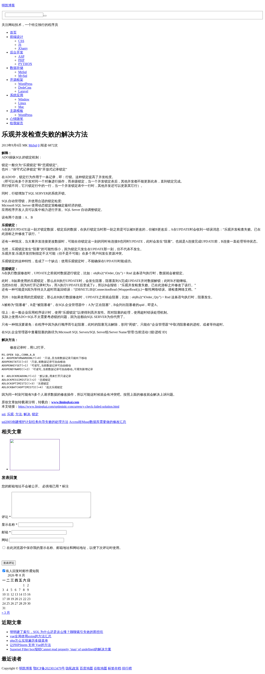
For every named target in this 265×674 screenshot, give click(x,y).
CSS (21, 41)
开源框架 (16, 79)
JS (19, 44)
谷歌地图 (100, 668)
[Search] (45, 15)
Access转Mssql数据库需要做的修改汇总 (97, 422)
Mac (21, 107)
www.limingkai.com (65, 402)
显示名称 (9, 524)
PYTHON (25, 64)
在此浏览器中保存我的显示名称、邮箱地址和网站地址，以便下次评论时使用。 (65, 548)
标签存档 (114, 668)
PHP (21, 60)
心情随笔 (16, 119)
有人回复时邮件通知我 (22, 571)
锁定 (35, 414)
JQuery (23, 48)
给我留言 (16, 123)
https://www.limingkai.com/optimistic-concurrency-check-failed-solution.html (68, 406)
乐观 (10, 414)
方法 (18, 414)
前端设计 (16, 37)
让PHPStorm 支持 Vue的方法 (30, 645)
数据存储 (16, 68)
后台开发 (16, 52)
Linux (22, 103)
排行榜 (127, 668)
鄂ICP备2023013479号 (49, 668)
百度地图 (86, 668)
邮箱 (6, 532)
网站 (5, 540)
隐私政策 (72, 668)
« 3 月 (6, 612)
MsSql (22, 72)
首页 (13, 32)
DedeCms (24, 87)
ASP (21, 56)
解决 (27, 414)
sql (3, 414)
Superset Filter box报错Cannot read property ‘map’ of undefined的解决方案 (60, 649)
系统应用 (16, 95)
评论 (6, 517)
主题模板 (16, 110)
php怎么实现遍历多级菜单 (29, 640)
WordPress (25, 84)
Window (23, 99)
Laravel (23, 91)
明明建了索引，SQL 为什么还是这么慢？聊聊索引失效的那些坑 (56, 632)
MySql (22, 75)
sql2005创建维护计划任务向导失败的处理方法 (35, 422)
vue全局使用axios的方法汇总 (30, 636)
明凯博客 (8, 5)
